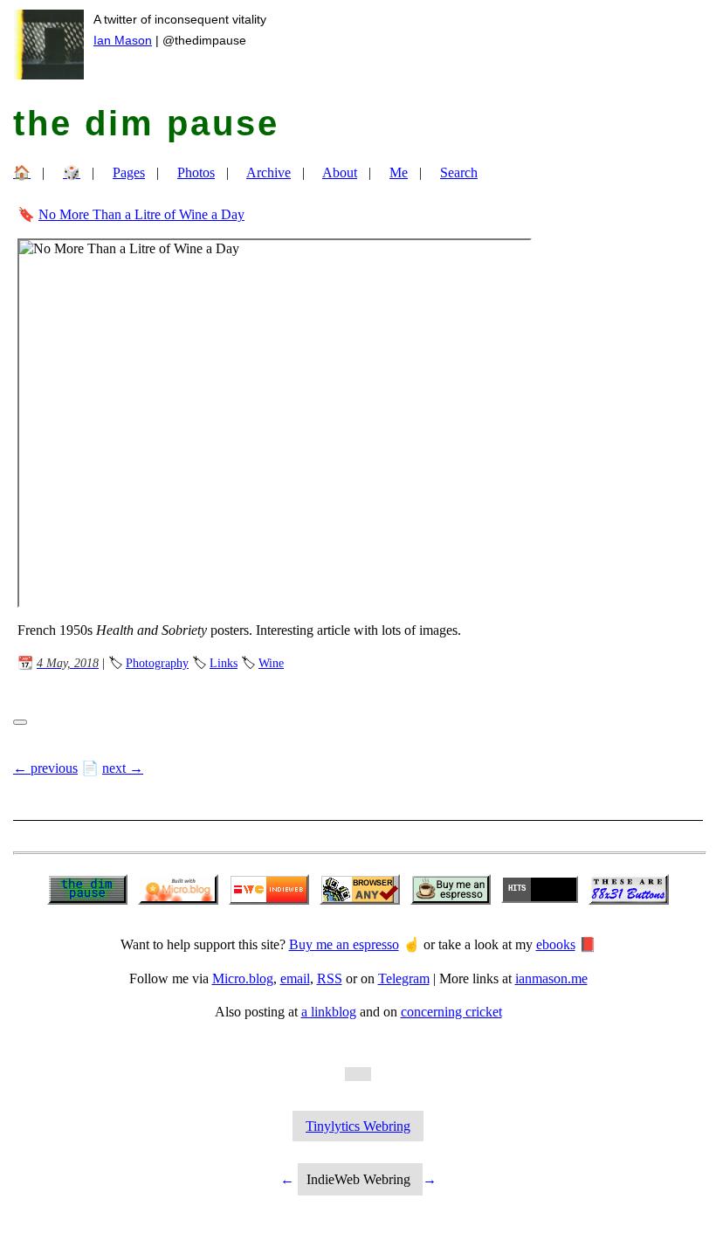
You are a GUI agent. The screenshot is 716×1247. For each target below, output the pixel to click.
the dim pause (146, 123)
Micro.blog (242, 978)
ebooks (555, 944)
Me (398, 172)
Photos (196, 172)
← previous (45, 768)
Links (224, 663)
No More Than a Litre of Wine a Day (141, 214)
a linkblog (328, 1011)
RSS (329, 978)
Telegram (404, 978)
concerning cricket (451, 1011)
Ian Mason (122, 40)
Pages (129, 172)
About (339, 172)
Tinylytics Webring (358, 1126)
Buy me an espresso (344, 944)
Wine (271, 663)
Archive (268, 172)
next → (122, 768)
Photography (157, 663)
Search (459, 172)
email (295, 978)
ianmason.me (551, 978)
